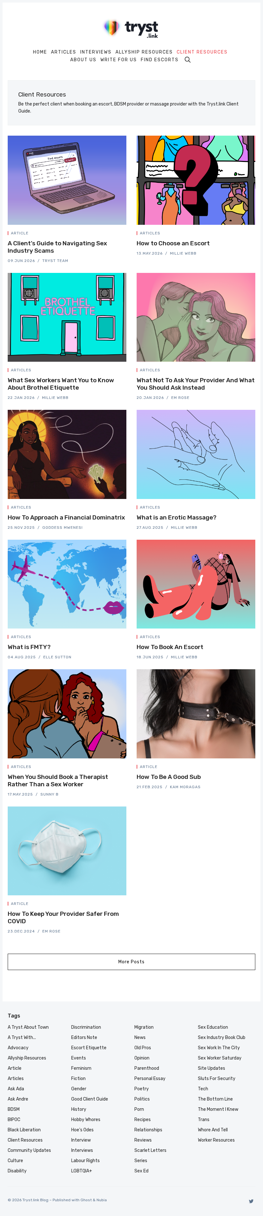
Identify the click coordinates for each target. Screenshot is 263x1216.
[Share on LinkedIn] (117, 234)
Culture (15, 1160)
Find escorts (160, 60)
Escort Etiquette (88, 1048)
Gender (78, 1089)
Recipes (142, 1119)
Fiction (78, 1078)
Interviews (96, 52)
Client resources (202, 52)
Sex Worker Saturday (220, 1058)
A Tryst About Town (28, 1027)
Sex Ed (141, 1171)
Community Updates (29, 1150)
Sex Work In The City (219, 1048)
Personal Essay (149, 1078)
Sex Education (213, 1027)
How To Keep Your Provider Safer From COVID (63, 917)
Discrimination (86, 1027)
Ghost (86, 1200)
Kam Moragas (185, 787)
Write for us (118, 60)
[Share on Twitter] (102, 234)
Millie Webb (183, 253)
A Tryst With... (22, 1037)
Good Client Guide (89, 1099)
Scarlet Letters (150, 1150)
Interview (81, 1140)
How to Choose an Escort (173, 243)
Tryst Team (55, 260)
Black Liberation (24, 1130)
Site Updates (211, 1068)
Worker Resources (216, 1140)
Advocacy (18, 1048)
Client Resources (25, 1140)
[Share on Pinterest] (124, 234)
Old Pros (142, 1048)
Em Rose (180, 397)
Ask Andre (18, 1099)
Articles (63, 52)
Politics (142, 1099)
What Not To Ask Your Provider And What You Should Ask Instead (196, 383)
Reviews (143, 1140)
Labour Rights (85, 1160)
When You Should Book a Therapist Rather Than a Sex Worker (58, 780)
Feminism (81, 1068)
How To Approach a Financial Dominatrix (66, 517)
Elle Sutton (57, 657)
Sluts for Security (216, 1078)
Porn (139, 1109)
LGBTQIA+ (81, 1171)
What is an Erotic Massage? (176, 517)
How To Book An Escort (170, 647)
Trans (203, 1119)
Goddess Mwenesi (62, 527)
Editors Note (84, 1037)
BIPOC (14, 1119)
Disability (17, 1171)
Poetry (141, 1089)
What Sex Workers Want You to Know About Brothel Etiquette (61, 383)
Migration (144, 1027)
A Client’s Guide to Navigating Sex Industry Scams (57, 247)
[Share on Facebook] (110, 234)
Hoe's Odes (82, 1130)
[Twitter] (251, 1201)
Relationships (148, 1130)
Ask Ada (16, 1089)
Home (40, 52)
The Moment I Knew (218, 1109)
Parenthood (146, 1068)
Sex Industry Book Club (221, 1037)
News (140, 1037)
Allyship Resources (27, 1058)
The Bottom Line (215, 1099)
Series (140, 1160)
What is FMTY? (29, 647)
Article (20, 233)
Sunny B (49, 794)
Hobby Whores (85, 1119)
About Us (83, 60)
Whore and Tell (213, 1130)
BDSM (14, 1109)
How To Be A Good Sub (169, 777)
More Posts (131, 962)
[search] (187, 60)
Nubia (102, 1200)
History (78, 1109)
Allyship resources (144, 52)
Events (78, 1058)
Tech (203, 1089)
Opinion (141, 1058)
